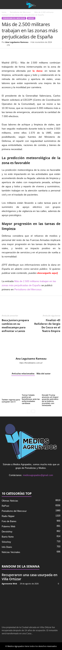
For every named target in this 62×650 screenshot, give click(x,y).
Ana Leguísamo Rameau (16, 42)
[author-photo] (31, 347)
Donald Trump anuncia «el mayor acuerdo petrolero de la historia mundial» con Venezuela (50, 400)
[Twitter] (13, 53)
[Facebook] (5, 53)
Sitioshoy (6, 542)
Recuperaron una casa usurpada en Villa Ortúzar (29, 577)
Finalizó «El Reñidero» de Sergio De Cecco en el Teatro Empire (47, 325)
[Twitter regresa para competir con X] (11, 389)
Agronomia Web (9, 583)
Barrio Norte (8, 536)
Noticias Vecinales (11, 552)
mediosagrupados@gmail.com (38, 475)
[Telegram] (36, 53)
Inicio (4, 12)
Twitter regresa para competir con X (11, 400)
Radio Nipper (8, 516)
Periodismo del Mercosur (20, 12)
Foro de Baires (9, 521)
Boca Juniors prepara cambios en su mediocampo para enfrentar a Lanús (15, 325)
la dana (37, 70)
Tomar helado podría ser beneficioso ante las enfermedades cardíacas (31, 399)
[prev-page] (29, 411)
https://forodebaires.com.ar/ (31, 363)
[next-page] (33, 411)
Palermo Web (8, 526)
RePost (31, 18)
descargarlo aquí (47, 273)
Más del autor (43, 373)
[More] (45, 53)
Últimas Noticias (10, 500)
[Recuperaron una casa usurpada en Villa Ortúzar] (31, 605)
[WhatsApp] (21, 53)
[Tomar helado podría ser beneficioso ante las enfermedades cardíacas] (31, 386)
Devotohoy (7, 531)
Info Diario (7, 547)
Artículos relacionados (23, 373)
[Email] (28, 53)
